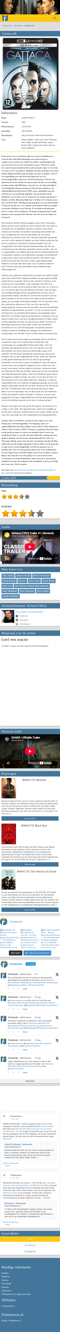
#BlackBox (16, 1043)
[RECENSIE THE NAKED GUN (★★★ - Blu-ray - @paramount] (9, 938)
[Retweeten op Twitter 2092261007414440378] (14, 1009)
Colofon (4, 1273)
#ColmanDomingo (15, 1005)
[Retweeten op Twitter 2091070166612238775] (14, 1072)
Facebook (24, 616)
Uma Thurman (27, 591)
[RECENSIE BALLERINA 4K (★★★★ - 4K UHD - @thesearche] (30, 938)
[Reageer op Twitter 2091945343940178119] (9, 1032)
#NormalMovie (14, 982)
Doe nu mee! (30, 818)
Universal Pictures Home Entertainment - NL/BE (29, 1184)
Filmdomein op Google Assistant (16, 1294)
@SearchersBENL (20, 985)
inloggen (13, 646)
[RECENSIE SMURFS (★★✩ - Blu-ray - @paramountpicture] (50, 938)
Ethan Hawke (9, 581)
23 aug (38, 1040)
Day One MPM (21, 1129)
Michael (44, 1124)
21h (36, 974)
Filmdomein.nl (7, 1306)
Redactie (5, 1276)
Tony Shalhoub (10, 591)
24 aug (38, 1017)
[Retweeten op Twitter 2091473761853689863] (14, 1049)
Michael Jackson (46, 1126)
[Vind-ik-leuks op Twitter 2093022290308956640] (19, 989)
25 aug (38, 997)
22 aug (38, 1058)
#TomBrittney (13, 1046)
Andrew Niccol (23, 576)
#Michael (20, 1003)
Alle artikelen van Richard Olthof (29, 612)
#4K (48, 1023)
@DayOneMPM (35, 1005)
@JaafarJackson (47, 1003)
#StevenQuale (45, 1043)
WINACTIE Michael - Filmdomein (18, 1144)
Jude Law (7, 586)
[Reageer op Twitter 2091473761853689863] (9, 1049)
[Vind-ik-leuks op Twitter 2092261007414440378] (19, 1009)
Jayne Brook (49, 581)
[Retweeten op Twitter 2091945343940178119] (14, 1032)
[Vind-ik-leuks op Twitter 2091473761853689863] (19, 1049)
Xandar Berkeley (11, 596)
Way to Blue (43, 591)
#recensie (50, 980)
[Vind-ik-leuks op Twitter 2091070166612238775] (19, 1072)
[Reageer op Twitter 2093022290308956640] (9, 989)
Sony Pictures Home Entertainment (30, 470)
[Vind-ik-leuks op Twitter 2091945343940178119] (19, 1032)
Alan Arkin (8, 576)
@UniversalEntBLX (50, 1005)
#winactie (12, 1003)
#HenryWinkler (39, 982)
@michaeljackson (32, 1003)
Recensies (18, 25)
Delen (7, 1165)
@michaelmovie (18, 1000)
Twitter (30, 1239)
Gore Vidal (34, 581)
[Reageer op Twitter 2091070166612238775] (9, 1072)
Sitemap (5, 1287)
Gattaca (22, 581)
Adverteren (6, 1290)
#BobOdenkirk (27, 982)
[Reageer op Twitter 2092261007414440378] (9, 1009)
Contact (4, 1280)
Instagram (24, 620)
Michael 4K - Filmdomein (15, 1203)
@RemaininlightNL (36, 985)
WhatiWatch (25, 624)
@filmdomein (25, 974)
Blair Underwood (41, 576)
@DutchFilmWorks (32, 1046)
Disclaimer (6, 1283)
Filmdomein (7, 25)
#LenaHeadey (52, 982)
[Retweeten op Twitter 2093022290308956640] (14, 989)
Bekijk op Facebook (10, 1163)
